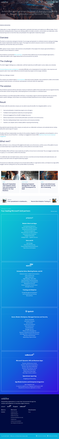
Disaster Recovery (14, 415)
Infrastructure (13, 419)
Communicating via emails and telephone (9, 69)
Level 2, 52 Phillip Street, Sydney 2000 (20, 436)
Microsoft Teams (18, 54)
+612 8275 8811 (6, 436)
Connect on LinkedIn (41, 436)
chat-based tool (21, 79)
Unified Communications (16, 421)
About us (3, 410)
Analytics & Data (14, 412)
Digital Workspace (14, 414)
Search (53, 1)
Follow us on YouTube (53, 436)
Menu (56, 1)
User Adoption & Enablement (17, 423)
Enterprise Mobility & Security (17, 417)
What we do (14, 410)
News (29, 412)
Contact (3, 412)
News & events (32, 410)
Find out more (54, 211)
